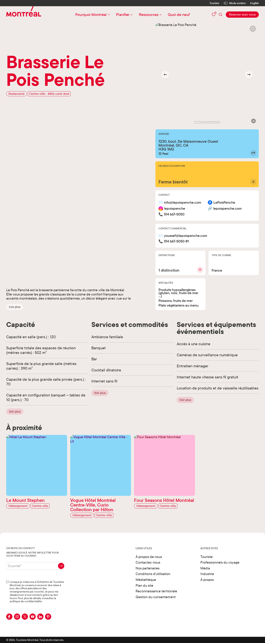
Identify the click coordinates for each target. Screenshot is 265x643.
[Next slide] (249, 74)
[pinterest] (48, 616)
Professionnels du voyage (219, 562)
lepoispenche (174, 209)
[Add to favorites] (253, 29)
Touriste (214, 3)
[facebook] (9, 616)
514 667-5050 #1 (176, 241)
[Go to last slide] (165, 74)
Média (205, 568)
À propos (207, 579)
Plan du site (144, 585)
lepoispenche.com (227, 209)
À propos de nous (149, 556)
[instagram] (17, 616)
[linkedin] (40, 616)
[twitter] (25, 616)
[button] (14, 307)
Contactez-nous (148, 562)
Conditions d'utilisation (153, 574)
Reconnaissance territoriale (156, 591)
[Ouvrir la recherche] (220, 14)
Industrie (207, 574)
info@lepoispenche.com (182, 203)
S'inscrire (61, 566)
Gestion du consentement (156, 597)
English (254, 3)
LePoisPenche (224, 203)
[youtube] (32, 616)
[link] (242, 14)
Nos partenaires (147, 568)
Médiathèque (146, 579)
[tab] (197, 122)
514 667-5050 (174, 214)
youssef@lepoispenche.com (185, 236)
